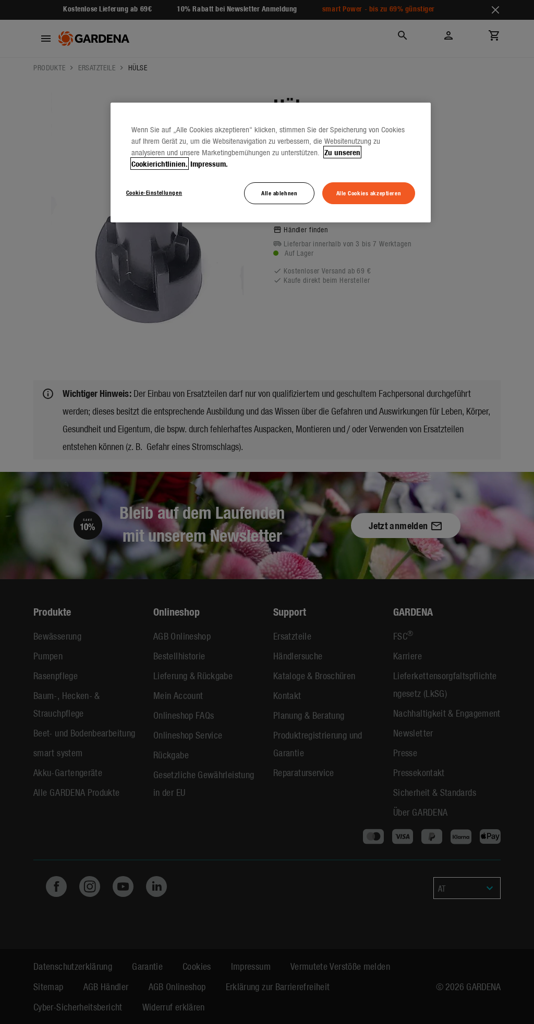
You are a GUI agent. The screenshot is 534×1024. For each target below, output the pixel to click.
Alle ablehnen (279, 193)
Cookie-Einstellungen (154, 192)
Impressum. (209, 163)
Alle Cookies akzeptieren (369, 193)
